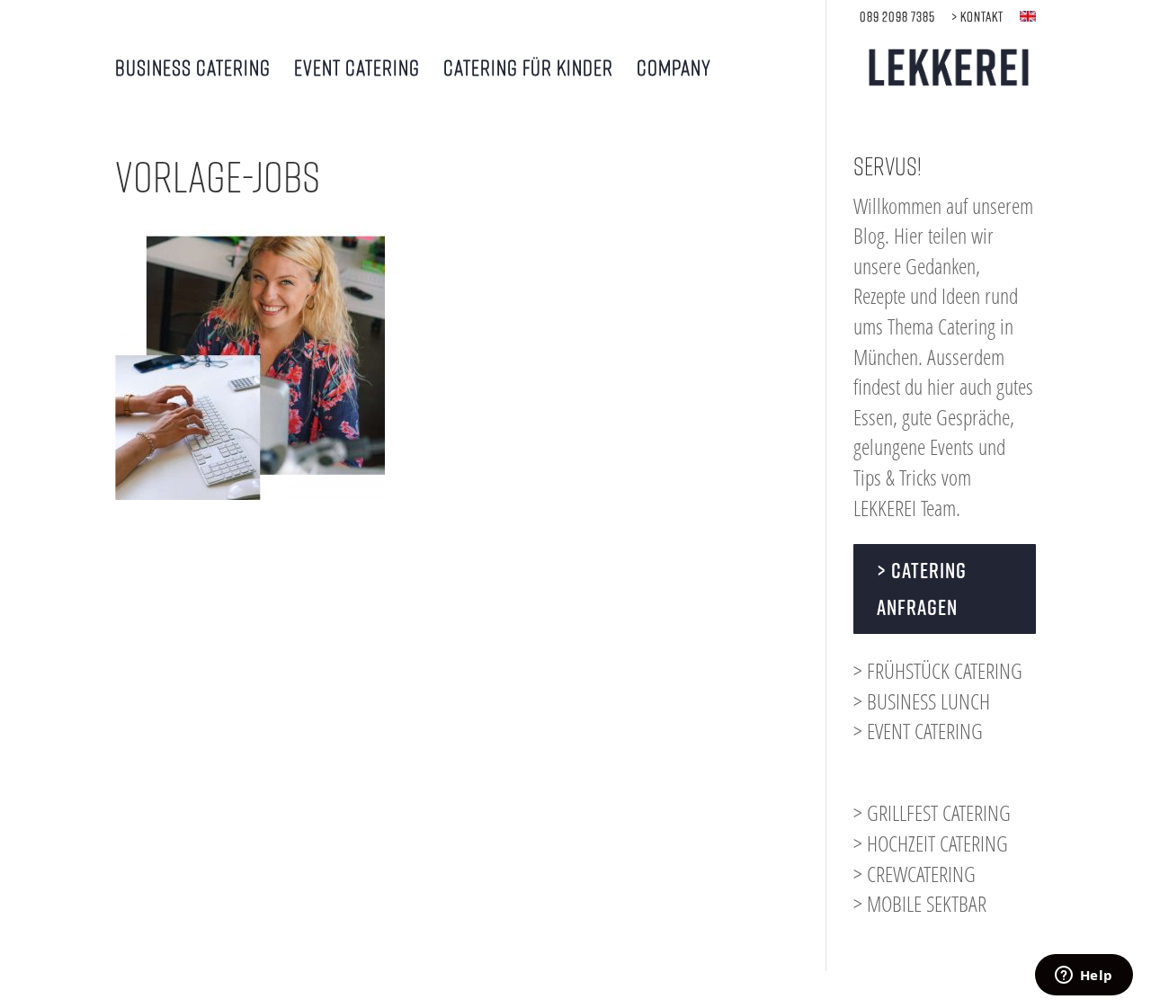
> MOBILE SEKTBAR (919, 903)
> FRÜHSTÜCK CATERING (937, 670)
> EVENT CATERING (918, 730)
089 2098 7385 (897, 16)
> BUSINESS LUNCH (921, 701)
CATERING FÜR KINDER (528, 69)
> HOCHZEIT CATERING (930, 843)
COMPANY (674, 69)
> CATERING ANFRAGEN (922, 588)
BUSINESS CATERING (193, 69)
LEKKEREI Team (904, 507)
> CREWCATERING (914, 873)
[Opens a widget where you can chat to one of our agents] (1083, 976)
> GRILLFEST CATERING (932, 812)
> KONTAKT (977, 16)
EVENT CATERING (357, 69)
